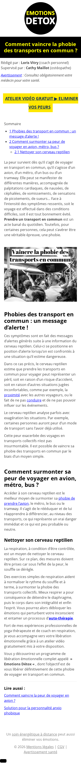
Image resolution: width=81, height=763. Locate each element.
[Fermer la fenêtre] (3, 761)
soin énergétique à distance (34, 734)
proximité (12, 395)
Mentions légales (40, 746)
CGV (60, 746)
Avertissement (11, 75)
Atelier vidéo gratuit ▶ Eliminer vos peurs (41, 103)
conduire (34, 400)
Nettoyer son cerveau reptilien (42, 152)
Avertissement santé (40, 752)
